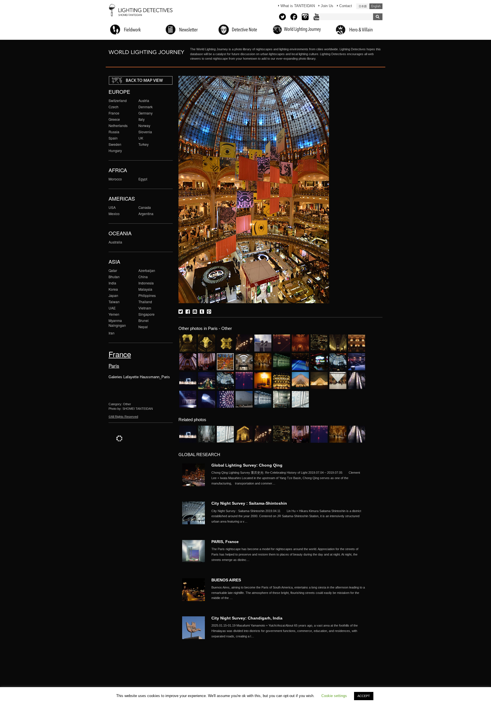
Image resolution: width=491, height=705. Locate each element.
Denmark (145, 106)
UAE (112, 307)
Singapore (146, 314)
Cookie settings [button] (334, 696)
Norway (144, 125)
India (112, 282)
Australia (115, 242)
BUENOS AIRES (226, 580)
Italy (141, 119)
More (288, 478)
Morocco (115, 178)
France (114, 113)
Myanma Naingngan (117, 323)
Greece (114, 119)
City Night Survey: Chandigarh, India (246, 618)
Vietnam (144, 307)
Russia (114, 131)
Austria (143, 100)
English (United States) (375, 6)
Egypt (142, 178)
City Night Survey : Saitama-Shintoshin (249, 503)
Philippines (147, 295)
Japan (113, 295)
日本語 (362, 6)
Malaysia (145, 289)
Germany (145, 113)
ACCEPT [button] (363, 696)
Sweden (115, 144)
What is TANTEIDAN (297, 6)
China (143, 276)
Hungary (115, 150)
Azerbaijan (146, 270)
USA (112, 207)
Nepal (143, 326)
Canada (144, 207)
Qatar (113, 270)
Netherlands (118, 125)
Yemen (114, 314)
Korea (113, 289)
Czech (113, 106)
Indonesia (146, 282)
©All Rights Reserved (123, 416)
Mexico (114, 213)
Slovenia (145, 131)
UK (140, 138)
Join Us (327, 6)
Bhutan (114, 276)
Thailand (145, 301)
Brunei (143, 320)
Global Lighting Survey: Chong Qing (246, 465)
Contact (345, 6)
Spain (113, 138)
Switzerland (118, 100)
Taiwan (114, 301)
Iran (112, 332)
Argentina (145, 213)
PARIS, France (225, 541)
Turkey (143, 144)
